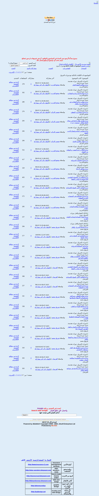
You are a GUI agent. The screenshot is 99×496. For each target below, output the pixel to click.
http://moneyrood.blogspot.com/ (38, 476)
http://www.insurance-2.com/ (38, 464)
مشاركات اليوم (32, 68)
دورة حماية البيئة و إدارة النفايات (78, 93)
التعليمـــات (66, 68)
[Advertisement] (47, 4)
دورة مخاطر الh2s (82, 169)
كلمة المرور (32, 65)
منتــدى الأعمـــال (80, 64)
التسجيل (83, 68)
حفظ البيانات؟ (12, 63)
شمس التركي (83, 114)
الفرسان (85, 270)
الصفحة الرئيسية (38, 460)
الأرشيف (29, 460)
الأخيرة (11, 72)
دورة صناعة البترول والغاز (79, 227)
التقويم (51, 68)
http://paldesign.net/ (38, 492)
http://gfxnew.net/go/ (38, 486)
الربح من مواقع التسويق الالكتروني (14, 84)
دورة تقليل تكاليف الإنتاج (80, 141)
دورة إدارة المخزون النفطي (79, 112)
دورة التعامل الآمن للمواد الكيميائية (77, 188)
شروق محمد (84, 220)
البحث (13, 68)
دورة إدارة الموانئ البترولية (79, 160)
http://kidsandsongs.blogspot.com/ (38, 481)
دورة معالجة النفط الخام (80, 85)
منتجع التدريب (83, 87)
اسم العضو (32, 63)
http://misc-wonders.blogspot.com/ (38, 470)
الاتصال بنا (48, 460)
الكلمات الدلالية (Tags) (66, 64)
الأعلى (23, 460)
